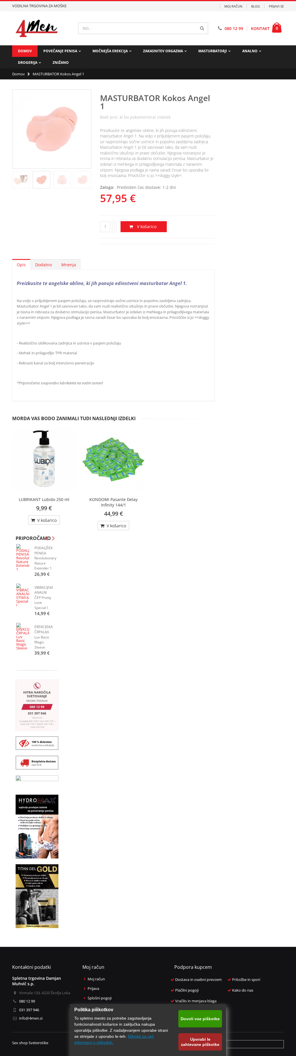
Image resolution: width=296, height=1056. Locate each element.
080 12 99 (234, 28)
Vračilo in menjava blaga (196, 1001)
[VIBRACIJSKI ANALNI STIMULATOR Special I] (22, 595)
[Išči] (202, 28)
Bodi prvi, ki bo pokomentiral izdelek (135, 117)
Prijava (93, 988)
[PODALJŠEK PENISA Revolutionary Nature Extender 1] (22, 557)
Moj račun (233, 6)
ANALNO (250, 51)
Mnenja (68, 264)
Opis (21, 264)
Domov (18, 74)
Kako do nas (242, 990)
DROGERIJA (27, 62)
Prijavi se (276, 6)
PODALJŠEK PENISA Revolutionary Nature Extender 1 (45, 558)
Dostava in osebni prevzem (198, 979)
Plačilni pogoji (187, 990)
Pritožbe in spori (246, 979)
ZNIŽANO (61, 62)
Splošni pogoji (100, 998)
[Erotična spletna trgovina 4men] (37, 28)
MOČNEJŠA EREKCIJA (110, 51)
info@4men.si (30, 1018)
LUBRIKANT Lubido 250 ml (44, 499)
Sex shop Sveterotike (30, 1042)
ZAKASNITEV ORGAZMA (163, 51)
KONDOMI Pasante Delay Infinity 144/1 (113, 502)
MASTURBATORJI (212, 51)
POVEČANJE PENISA (60, 51)
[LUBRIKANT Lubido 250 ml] (44, 459)
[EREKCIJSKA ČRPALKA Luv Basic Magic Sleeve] (22, 636)
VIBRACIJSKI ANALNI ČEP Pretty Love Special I (43, 597)
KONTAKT (260, 28)
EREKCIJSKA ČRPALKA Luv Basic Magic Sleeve (43, 636)
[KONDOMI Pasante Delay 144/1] (113, 459)
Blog (255, 6)
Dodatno (43, 264)
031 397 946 (29, 1009)
